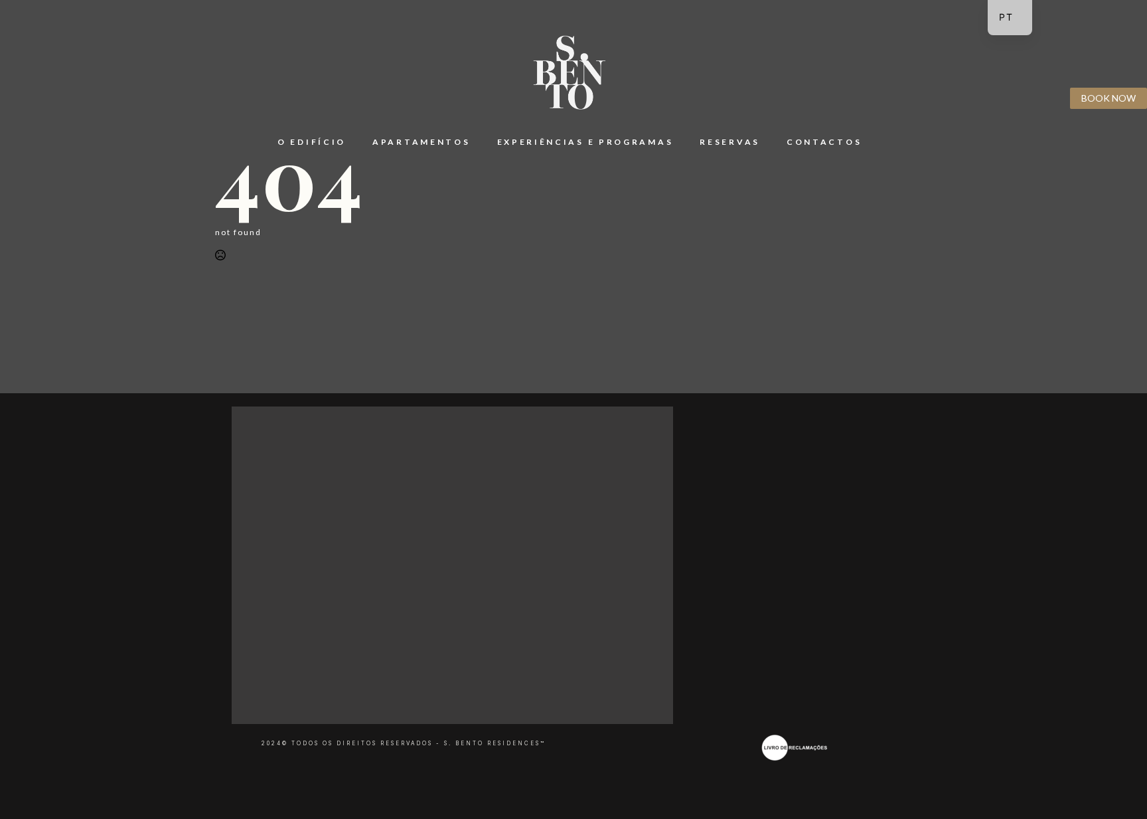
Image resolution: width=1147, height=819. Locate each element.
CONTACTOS (824, 142)
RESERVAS (730, 142)
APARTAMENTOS (421, 142)
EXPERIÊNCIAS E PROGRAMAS (585, 142)
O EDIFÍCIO (311, 142)
